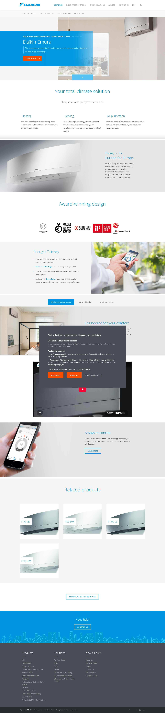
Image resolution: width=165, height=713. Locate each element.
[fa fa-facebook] (129, 710)
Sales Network (64, 14)
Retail (56, 663)
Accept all (55, 375)
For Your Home (59, 660)
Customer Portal (92, 676)
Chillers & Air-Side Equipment (32, 669)
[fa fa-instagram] (143, 710)
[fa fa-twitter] (133, 710)
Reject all (74, 375)
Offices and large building (63, 672)
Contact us (79, 14)
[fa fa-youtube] (140, 710)
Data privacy (60, 710)
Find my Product (47, 14)
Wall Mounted (27, 663)
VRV (23, 660)
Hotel (56, 666)
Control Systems (28, 666)
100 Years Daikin (92, 663)
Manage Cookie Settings (93, 375)
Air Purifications (27, 672)
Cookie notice (49, 710)
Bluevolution (51, 279)
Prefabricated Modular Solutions (33, 700)
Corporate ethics (72, 710)
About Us (89, 660)
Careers (88, 666)
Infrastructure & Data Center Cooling (64, 680)
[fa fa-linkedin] (136, 710)
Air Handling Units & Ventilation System (33, 683)
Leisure (56, 669)
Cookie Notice (84, 369)
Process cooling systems (63, 676)
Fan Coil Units (27, 697)
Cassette (25, 687)
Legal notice (38, 710)
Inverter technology (44, 267)
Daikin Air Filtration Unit (30, 676)
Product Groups (28, 14)
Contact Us (90, 669)
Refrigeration (26, 679)
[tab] (61, 302)
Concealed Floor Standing (31, 694)
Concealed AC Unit (28, 690)
